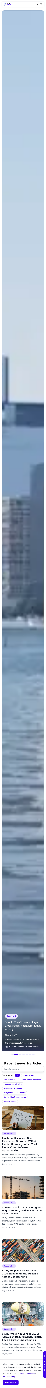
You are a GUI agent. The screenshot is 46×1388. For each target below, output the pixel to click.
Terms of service (27, 1373)
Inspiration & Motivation (13, 1084)
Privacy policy (9, 1376)
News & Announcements (31, 1080)
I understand (10, 1382)
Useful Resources (10, 1080)
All (17, 1075)
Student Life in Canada (13, 1088)
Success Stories (10, 1101)
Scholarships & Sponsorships (15, 1097)
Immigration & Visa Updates (15, 1093)
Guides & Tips (28, 1075)
